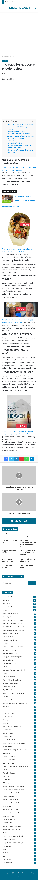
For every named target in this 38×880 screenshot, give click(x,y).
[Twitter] (11, 459)
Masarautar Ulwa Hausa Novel (13, 786)
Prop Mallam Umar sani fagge (13, 843)
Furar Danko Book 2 (9, 686)
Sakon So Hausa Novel (10, 799)
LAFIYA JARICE (8, 736)
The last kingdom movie (26, 567)
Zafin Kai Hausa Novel (10, 613)
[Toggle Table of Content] (31, 121)
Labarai (5, 696)
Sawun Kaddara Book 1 (11, 796)
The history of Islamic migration (13, 836)
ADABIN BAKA (8, 806)
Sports (5, 667)
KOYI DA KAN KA (8, 723)
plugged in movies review (9, 552)
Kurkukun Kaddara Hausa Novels (14, 693)
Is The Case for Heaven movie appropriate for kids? (18, 142)
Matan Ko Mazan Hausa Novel (13, 647)
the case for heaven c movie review (20, 124)
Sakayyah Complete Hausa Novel (14, 630)
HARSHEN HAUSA (9, 760)
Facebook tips (7, 862)
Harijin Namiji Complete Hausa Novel (15, 750)
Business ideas (8, 660)
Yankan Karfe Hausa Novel (12, 726)
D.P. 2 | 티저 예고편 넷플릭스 (11, 206)
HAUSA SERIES (8, 859)
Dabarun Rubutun (9, 816)
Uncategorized (8, 716)
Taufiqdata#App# (9, 819)
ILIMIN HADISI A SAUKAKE (12, 826)
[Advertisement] (19, 32)
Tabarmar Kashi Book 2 (11, 640)
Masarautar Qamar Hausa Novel (14, 789)
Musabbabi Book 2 (9, 700)
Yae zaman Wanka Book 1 (11, 809)
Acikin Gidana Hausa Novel (12, 680)
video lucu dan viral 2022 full (9, 541)
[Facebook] (6, 459)
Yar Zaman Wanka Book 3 (11, 793)
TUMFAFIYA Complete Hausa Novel (15, 627)
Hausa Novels (7, 597)
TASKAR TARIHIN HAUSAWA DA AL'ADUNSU (18, 766)
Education (6, 783)
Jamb (5, 833)
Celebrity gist (7, 617)
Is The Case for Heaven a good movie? (18, 128)
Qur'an (5, 856)
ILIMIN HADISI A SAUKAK (11, 829)
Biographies (7, 603)
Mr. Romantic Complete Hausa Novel (15, 703)
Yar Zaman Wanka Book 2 (11, 803)
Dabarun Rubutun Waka (11, 713)
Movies (11, 56)
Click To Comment (19, 521)
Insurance (6, 710)
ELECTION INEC (8, 763)
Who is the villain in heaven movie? (20, 134)
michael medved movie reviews (8, 560)
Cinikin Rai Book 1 (9, 676)
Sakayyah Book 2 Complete (12, 657)
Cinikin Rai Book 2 (9, 637)
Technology (7, 846)
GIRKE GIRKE (7, 746)
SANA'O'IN (6, 769)
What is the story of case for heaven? (21, 136)
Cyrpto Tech (7, 779)
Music (5, 849)
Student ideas (7, 730)
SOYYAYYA (6, 753)
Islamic (5, 853)
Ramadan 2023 (8, 823)
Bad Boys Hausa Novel (10, 633)
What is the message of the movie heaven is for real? (19, 147)
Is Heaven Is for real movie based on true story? (20, 151)
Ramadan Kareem (9, 773)
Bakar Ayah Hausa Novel (11, 653)
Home (5, 56)
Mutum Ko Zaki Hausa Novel (12, 813)
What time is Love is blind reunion (27, 560)
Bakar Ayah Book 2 (9, 663)
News (5, 610)
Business (6, 706)
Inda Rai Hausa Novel (10, 683)
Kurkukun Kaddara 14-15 (13, 2)
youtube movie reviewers (7, 535)
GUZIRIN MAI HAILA (10, 740)
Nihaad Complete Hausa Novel (13, 623)
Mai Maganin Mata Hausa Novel (14, 670)
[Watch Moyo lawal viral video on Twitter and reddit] (7, 199)
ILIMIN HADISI (8, 733)
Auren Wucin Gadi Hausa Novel (13, 620)
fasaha (5, 673)
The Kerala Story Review (8, 567)
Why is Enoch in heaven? (16, 138)
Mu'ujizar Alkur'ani (9, 839)
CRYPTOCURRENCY (10, 756)
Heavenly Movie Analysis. (17, 131)
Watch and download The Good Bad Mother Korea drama (28, 543)
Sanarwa (6, 776)
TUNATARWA (7, 690)
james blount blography (25, 535)
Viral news (6, 600)
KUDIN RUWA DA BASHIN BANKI (14, 743)
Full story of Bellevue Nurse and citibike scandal (28, 553)
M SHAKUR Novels (9, 650)
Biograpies (6, 720)
